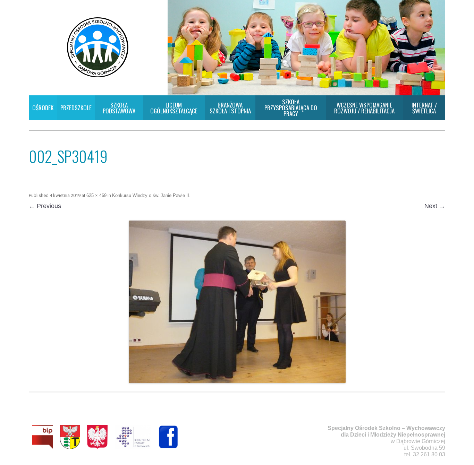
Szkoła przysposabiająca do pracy (290, 107)
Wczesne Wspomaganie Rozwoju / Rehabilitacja (364, 108)
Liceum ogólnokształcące (173, 108)
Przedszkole (76, 107)
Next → (434, 206)
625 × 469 (96, 195)
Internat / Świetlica (424, 108)
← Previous (45, 206)
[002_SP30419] (237, 302)
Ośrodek (42, 107)
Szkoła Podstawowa (119, 108)
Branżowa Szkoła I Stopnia (230, 108)
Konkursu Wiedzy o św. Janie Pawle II (150, 195)
